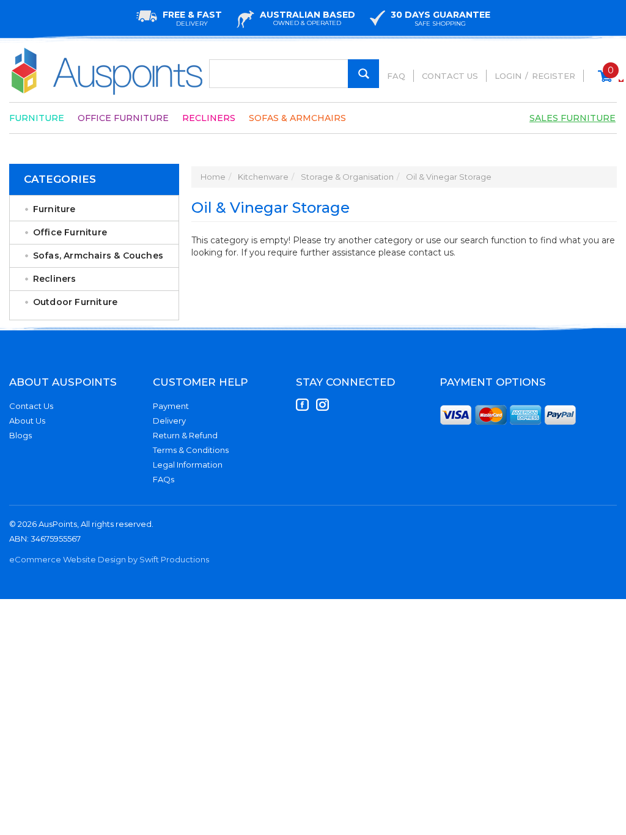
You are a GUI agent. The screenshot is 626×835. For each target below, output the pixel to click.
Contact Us (450, 76)
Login (508, 76)
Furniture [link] (54, 209)
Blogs (20, 435)
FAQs (163, 479)
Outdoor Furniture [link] (75, 301)
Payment (171, 406)
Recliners (208, 117)
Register (553, 76)
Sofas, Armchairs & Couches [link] (98, 255)
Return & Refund (185, 435)
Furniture (36, 117)
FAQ (396, 76)
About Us (27, 420)
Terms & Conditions (191, 450)
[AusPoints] (107, 71)
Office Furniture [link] (70, 232)
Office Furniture (123, 117)
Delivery (169, 420)
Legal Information (188, 464)
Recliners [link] (54, 278)
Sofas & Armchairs (297, 117)
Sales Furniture (572, 117)
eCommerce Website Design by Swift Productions (109, 559)
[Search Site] (363, 73)
